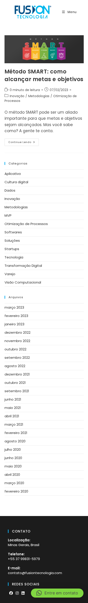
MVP (8, 215)
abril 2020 (12, 474)
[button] (57, 593)
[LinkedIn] (23, 593)
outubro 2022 (15, 349)
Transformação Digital (23, 265)
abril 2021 (12, 416)
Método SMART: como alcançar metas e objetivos (44, 75)
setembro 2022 (17, 357)
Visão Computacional (23, 282)
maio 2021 (13, 407)
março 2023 (14, 307)
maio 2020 (13, 466)
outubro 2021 (15, 382)
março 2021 (14, 424)
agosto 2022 (15, 366)
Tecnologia (14, 257)
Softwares (13, 232)
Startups (12, 248)
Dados (10, 190)
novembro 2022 (17, 340)
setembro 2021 (17, 391)
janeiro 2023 (14, 324)
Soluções (12, 240)
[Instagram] (17, 593)
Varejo (10, 274)
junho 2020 (13, 457)
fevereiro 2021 (16, 432)
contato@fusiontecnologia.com (35, 572)
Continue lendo (23, 143)
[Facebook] (11, 593)
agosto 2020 (15, 441)
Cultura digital (16, 182)
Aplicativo (13, 173)
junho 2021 (13, 399)
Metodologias (38, 96)
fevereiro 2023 (16, 315)
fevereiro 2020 (16, 491)
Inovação (17, 96)
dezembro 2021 (17, 374)
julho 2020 (13, 449)
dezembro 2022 (17, 332)
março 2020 (14, 483)
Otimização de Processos (26, 223)
